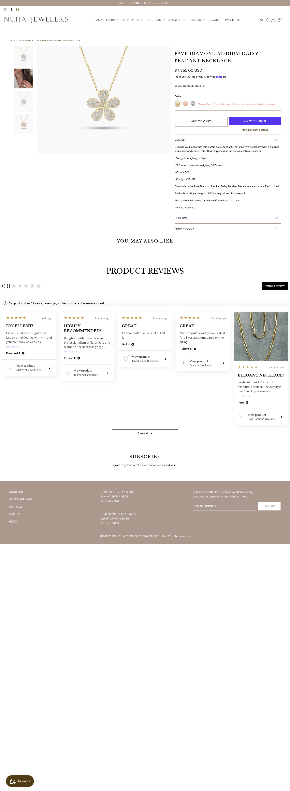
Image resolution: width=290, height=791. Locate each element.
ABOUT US (16, 492)
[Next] (168, 100)
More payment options (255, 129)
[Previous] (39, 100)
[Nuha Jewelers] (36, 20)
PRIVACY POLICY (110, 536)
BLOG (13, 521)
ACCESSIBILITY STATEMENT (141, 536)
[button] (106, 20)
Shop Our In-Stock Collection (145, 3)
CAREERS (15, 514)
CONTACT (15, 506)
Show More (13, 347)
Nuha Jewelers (180, 536)
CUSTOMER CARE (20, 499)
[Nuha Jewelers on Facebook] (11, 9)
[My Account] (273, 20)
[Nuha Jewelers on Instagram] (18, 9)
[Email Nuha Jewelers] (5, 9)
